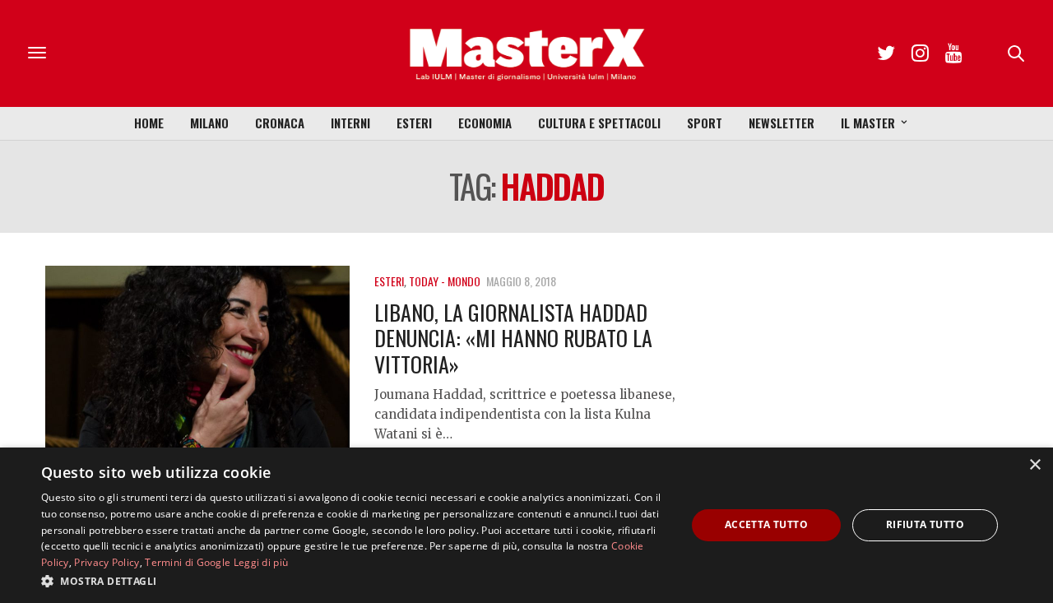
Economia (485, 123)
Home (149, 123)
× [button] (1034, 465)
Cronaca (279, 123)
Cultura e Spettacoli (599, 123)
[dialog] (526, 525)
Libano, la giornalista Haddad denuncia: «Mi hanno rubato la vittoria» (513, 337)
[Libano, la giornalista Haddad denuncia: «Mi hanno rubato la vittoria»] (197, 381)
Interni (350, 123)
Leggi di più (261, 562)
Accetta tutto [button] (766, 524)
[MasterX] (526, 53)
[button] (354, 581)
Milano (209, 123)
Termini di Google (187, 562)
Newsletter (781, 123)
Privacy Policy (106, 562)
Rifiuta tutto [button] (925, 524)
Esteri (414, 123)
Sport (704, 123)
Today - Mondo (444, 281)
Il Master (868, 123)
